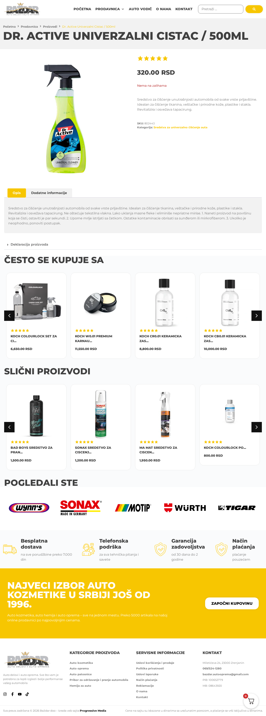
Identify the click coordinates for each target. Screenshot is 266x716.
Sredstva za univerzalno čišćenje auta (180, 127)
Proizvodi (50, 26)
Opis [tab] (17, 193)
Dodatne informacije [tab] (49, 193)
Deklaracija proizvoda (29, 244)
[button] (110, 9)
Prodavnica (29, 26)
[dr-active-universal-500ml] (68, 118)
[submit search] (254, 9)
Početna (9, 26)
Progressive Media (93, 710)
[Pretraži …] (221, 9)
